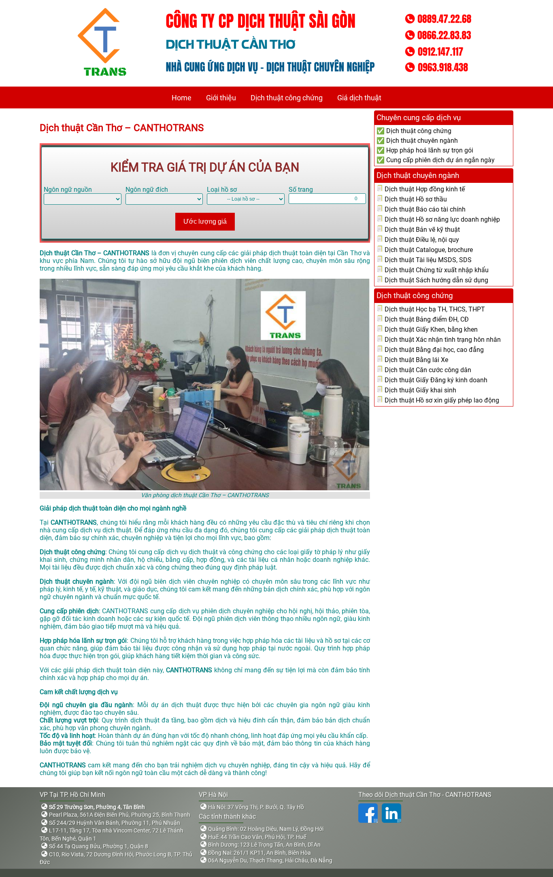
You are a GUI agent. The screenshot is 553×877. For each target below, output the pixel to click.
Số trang (301, 189)
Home (181, 97)
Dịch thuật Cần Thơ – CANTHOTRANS (122, 127)
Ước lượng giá (205, 221)
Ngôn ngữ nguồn (68, 189)
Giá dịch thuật (359, 97)
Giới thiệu (221, 97)
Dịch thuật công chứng (287, 97)
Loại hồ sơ (222, 189)
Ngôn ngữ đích (146, 189)
